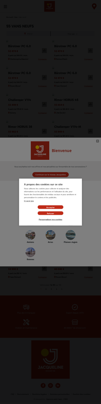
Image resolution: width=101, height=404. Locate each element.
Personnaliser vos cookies (50, 219)
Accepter (50, 207)
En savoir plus (29, 201)
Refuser (50, 213)
